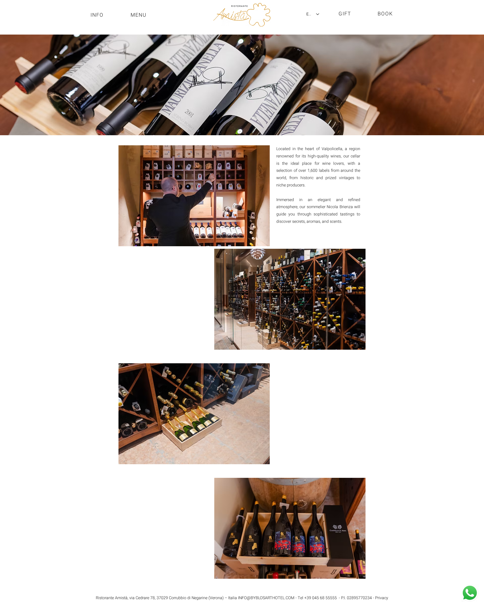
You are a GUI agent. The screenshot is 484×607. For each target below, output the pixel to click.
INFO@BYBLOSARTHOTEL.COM (266, 598)
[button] (139, 15)
